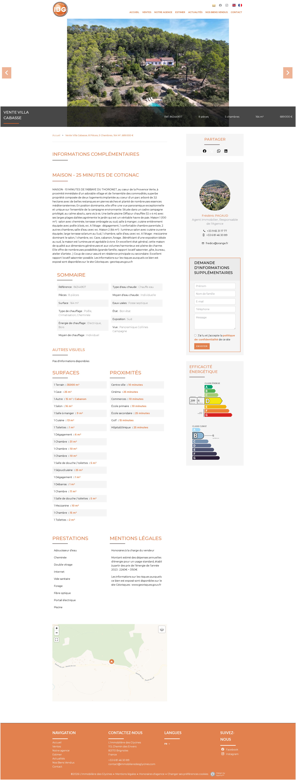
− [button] (57, 633)
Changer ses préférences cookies (188, 774)
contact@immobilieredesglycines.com (131, 764)
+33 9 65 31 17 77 (217, 230)
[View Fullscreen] (56, 639)
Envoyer (202, 346)
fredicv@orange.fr (217, 243)
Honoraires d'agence (151, 774)
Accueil (56, 135)
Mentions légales (125, 774)
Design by (220, 774)
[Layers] (161, 629)
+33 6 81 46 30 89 (216, 235)
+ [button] (57, 628)
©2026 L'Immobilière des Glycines (91, 774)
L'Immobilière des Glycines (124, 742)
